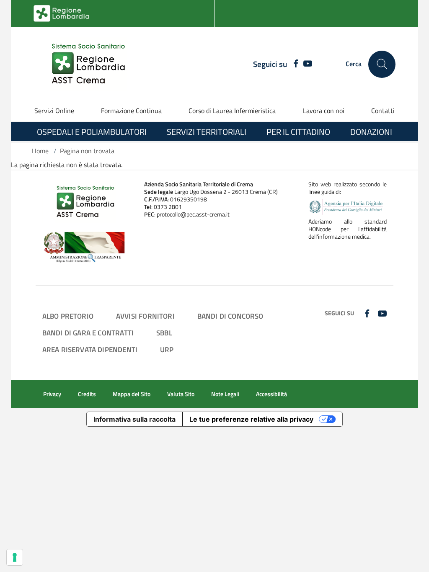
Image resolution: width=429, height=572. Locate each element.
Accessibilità (271, 394)
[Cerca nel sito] (381, 64)
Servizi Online (54, 111)
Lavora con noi (323, 111)
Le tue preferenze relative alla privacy (251, 419)
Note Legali (225, 394)
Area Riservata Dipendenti (89, 349)
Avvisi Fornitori (145, 316)
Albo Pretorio (67, 316)
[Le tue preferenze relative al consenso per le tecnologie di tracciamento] (15, 557)
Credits (87, 394)
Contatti (383, 111)
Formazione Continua (131, 111)
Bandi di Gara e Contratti (88, 332)
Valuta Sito (180, 394)
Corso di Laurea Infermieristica (232, 111)
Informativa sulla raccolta (134, 419)
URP (167, 349)
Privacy (52, 394)
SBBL (164, 332)
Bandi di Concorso (230, 316)
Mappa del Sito (131, 394)
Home (40, 151)
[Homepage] (83, 64)
